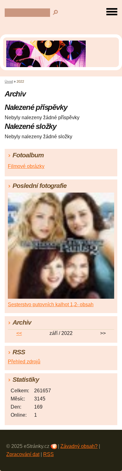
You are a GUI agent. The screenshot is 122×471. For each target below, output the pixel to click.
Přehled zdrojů (24, 361)
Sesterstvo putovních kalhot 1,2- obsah (51, 304)
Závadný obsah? (79, 446)
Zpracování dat (22, 454)
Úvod (9, 81)
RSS (48, 454)
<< (19, 333)
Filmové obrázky (26, 166)
